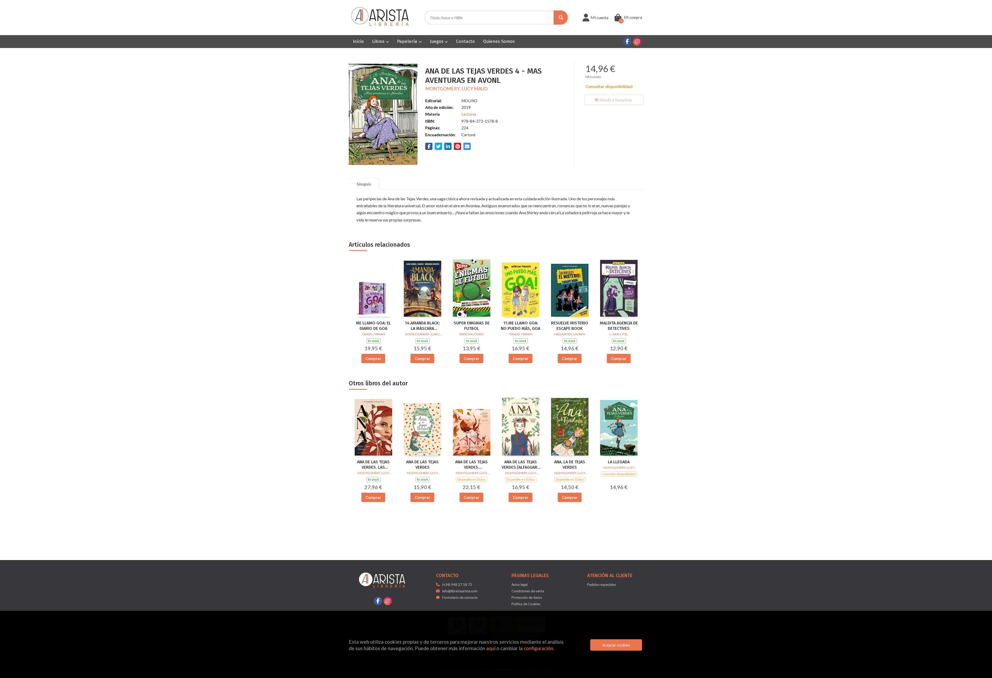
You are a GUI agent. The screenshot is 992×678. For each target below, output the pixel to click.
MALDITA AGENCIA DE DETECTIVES (619, 326)
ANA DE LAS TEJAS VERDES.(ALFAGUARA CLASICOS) (521, 464)
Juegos (437, 41)
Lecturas (468, 114)
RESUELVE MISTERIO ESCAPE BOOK (569, 326)
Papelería (408, 41)
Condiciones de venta (528, 591)
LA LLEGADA (619, 461)
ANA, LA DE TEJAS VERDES (569, 464)
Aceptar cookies (616, 645)
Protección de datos (527, 597)
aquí (490, 648)
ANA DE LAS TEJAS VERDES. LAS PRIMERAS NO (373, 464)
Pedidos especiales (601, 585)
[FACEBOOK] (627, 41)
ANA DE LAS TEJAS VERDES (422, 464)
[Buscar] (561, 18)
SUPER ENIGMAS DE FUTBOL (472, 326)
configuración (538, 648)
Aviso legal (520, 585)
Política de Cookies (526, 604)
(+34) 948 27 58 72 (457, 585)
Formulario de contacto (460, 597)
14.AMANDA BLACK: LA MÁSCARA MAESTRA (422, 326)
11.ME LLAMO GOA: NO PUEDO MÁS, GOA (520, 326)
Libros (379, 41)
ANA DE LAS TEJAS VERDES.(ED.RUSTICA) (471, 464)
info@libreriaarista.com (459, 591)
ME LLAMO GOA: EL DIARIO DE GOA (373, 326)
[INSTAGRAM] (637, 41)
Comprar (373, 358)
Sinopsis (364, 184)
